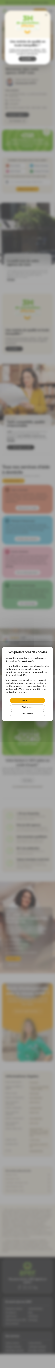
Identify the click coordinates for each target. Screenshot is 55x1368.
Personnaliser (27, 713)
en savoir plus (25, 661)
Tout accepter (27, 700)
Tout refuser (27, 707)
